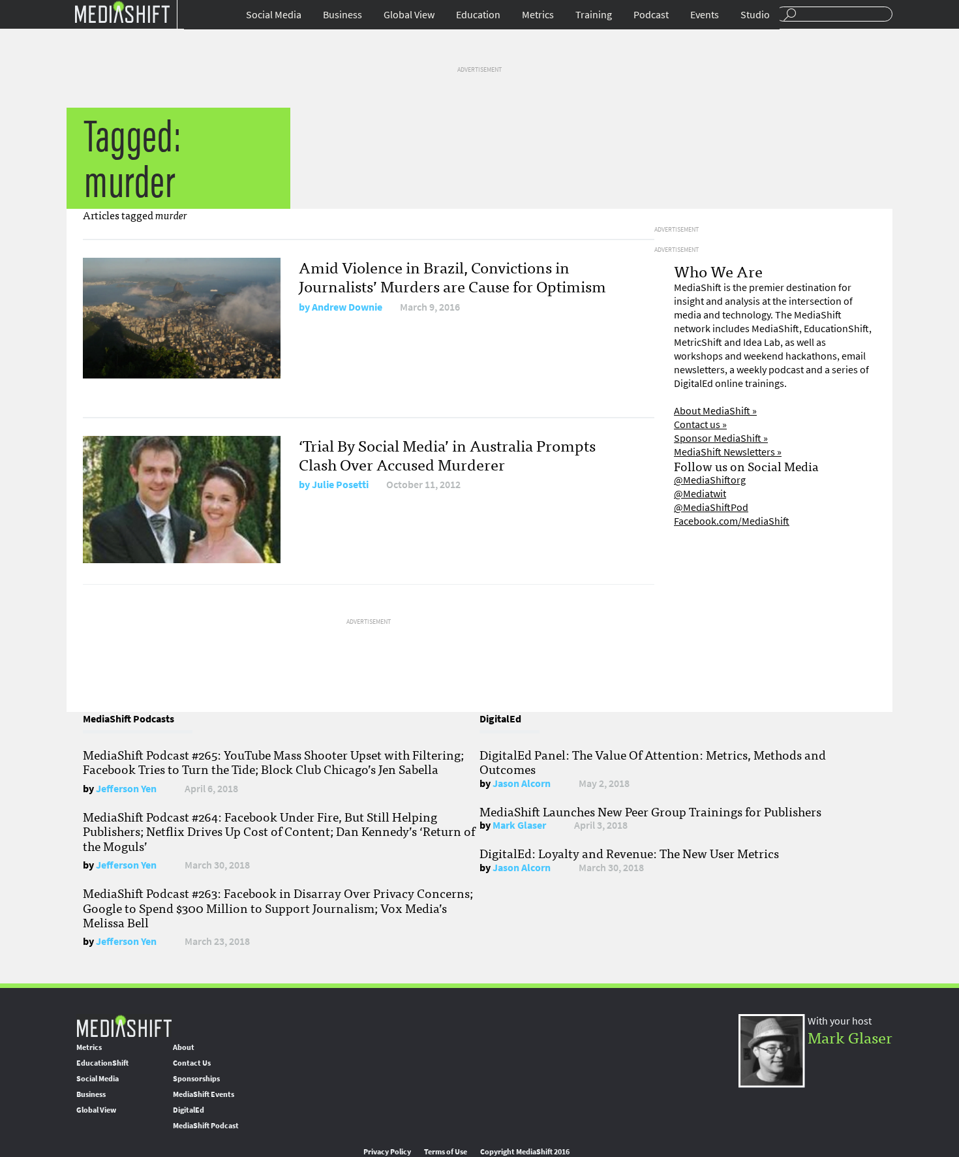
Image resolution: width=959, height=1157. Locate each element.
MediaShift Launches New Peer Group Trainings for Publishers (650, 811)
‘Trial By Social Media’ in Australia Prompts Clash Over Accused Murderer (447, 454)
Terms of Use (445, 1152)
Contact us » (700, 424)
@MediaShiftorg (710, 480)
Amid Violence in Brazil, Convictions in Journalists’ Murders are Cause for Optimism (452, 276)
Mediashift (122, 11)
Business (342, 15)
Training (593, 15)
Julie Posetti (340, 484)
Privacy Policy (387, 1152)
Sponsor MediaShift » (721, 438)
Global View (409, 15)
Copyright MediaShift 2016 (525, 1152)
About (183, 1047)
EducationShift (102, 1063)
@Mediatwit (700, 494)
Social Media (273, 15)
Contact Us (192, 1063)
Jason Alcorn (522, 783)
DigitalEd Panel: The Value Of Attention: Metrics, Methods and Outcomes (653, 762)
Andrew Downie (347, 307)
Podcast (651, 15)
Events (704, 15)
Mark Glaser (519, 825)
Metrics (538, 15)
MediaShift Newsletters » (728, 452)
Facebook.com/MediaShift (731, 521)
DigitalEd (188, 1110)
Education (478, 15)
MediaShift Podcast (206, 1125)
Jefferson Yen (126, 788)
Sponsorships (196, 1078)
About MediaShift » (715, 411)
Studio (755, 15)
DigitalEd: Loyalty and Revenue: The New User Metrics (629, 853)
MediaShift (124, 1025)
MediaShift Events (203, 1094)
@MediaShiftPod (711, 507)
